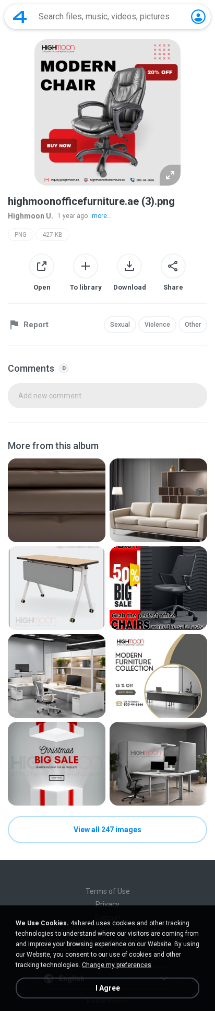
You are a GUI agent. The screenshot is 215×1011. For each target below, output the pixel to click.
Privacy (107, 904)
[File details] (56, 500)
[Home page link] (19, 16)
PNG (21, 234)
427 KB (52, 234)
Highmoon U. (30, 216)
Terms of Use (108, 891)
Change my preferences (116, 965)
